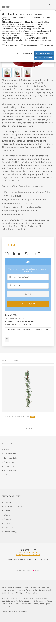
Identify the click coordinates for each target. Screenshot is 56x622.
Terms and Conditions (13, 506)
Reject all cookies (24, 53)
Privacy (7, 511)
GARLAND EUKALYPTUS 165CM (18, 417)
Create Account (28, 304)
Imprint (7, 515)
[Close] (52, 13)
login (28, 294)
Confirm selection (45, 53)
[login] (49, 5)
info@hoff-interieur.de (28, 555)
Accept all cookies (45, 57)
